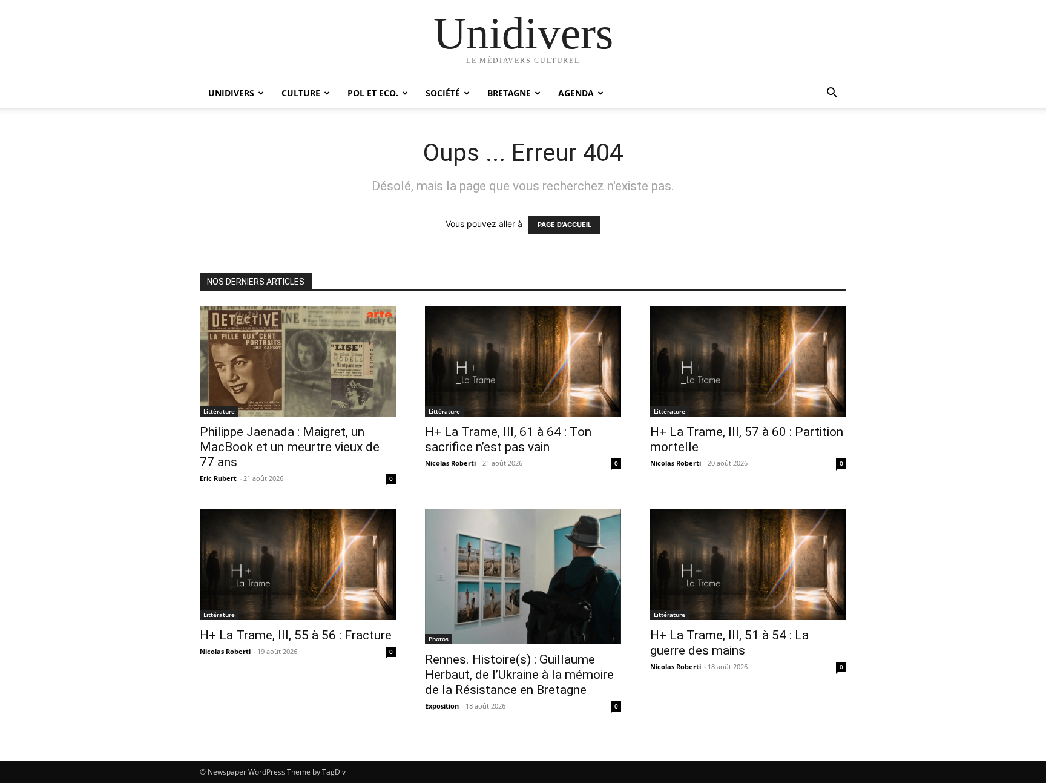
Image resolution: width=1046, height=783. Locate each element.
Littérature (219, 411)
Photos (439, 639)
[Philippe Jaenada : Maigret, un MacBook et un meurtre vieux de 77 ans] (298, 361)
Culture (300, 93)
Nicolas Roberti (450, 462)
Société (443, 93)
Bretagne (509, 93)
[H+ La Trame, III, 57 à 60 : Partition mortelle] (748, 361)
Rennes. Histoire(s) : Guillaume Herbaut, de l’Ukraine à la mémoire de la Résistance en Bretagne (519, 674)
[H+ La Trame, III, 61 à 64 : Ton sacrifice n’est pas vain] (523, 361)
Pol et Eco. (372, 93)
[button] (831, 94)
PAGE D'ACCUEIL (564, 224)
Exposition (442, 705)
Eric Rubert (218, 478)
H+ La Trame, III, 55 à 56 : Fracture (296, 635)
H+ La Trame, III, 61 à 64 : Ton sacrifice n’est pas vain (508, 439)
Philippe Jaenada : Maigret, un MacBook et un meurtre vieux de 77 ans (290, 447)
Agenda (576, 93)
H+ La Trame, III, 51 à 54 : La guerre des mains (729, 643)
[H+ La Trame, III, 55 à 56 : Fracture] (298, 564)
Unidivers (231, 93)
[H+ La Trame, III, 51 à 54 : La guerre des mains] (748, 564)
